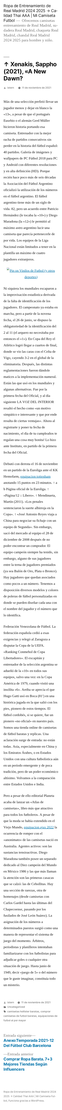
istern (10, 87)
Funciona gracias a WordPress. (26, 1100)
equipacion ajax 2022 (39, 827)
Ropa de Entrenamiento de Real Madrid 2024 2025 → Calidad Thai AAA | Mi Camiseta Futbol (30, 13)
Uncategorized (16, 1006)
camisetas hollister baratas (23, 1011)
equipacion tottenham (35, 476)
